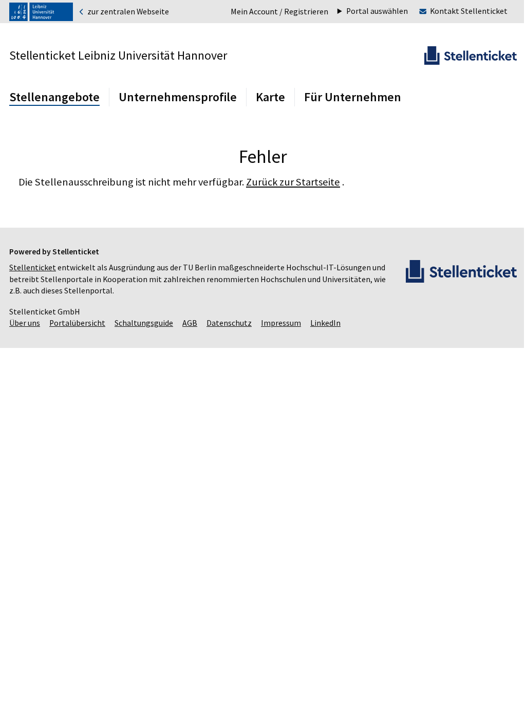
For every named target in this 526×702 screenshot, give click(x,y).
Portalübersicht (77, 323)
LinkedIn (325, 323)
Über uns (24, 323)
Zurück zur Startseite (293, 182)
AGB (189, 323)
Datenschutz (229, 323)
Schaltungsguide (144, 323)
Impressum (281, 323)
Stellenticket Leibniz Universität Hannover (118, 55)
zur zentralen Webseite (127, 12)
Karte (270, 97)
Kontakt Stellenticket (461, 11)
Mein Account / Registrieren (279, 11)
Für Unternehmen (352, 97)
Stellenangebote (54, 97)
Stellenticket (32, 267)
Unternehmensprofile (178, 97)
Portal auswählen (369, 11)
